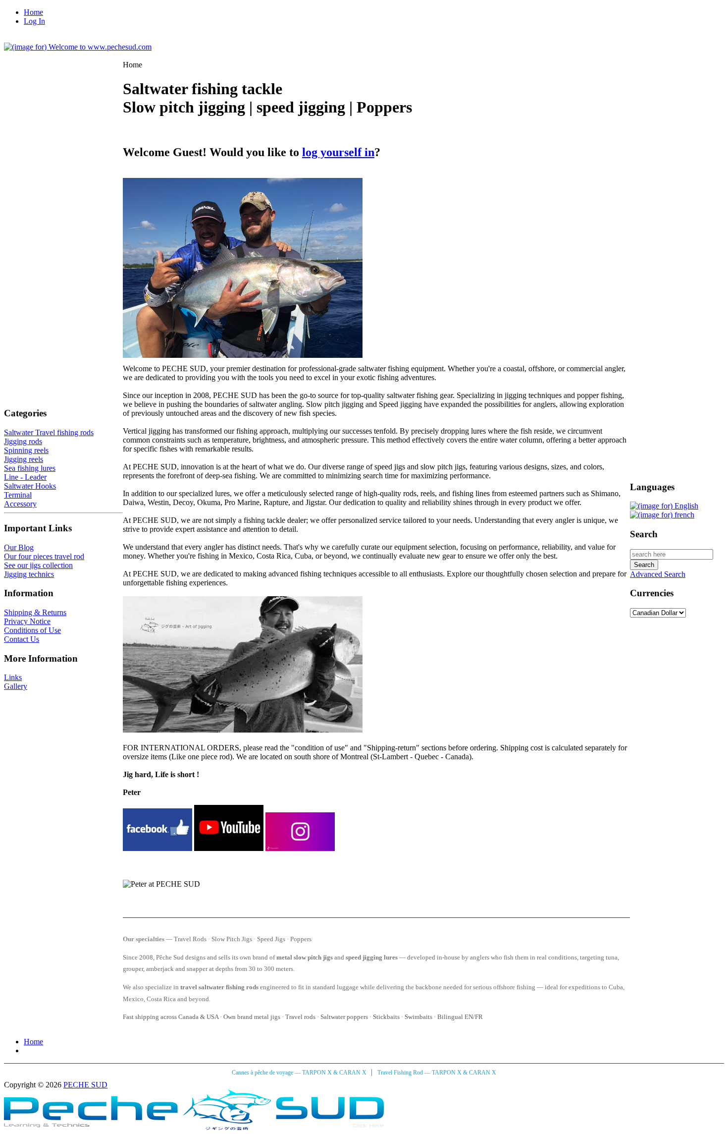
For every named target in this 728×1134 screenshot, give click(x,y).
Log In (34, 21)
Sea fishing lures (29, 468)
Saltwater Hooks (30, 486)
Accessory (20, 504)
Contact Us (21, 639)
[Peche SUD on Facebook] (157, 848)
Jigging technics (29, 574)
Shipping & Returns (35, 612)
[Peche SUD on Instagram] (300, 848)
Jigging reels (23, 459)
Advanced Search (657, 574)
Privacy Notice (27, 621)
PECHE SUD (85, 1084)
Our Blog (19, 547)
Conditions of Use (32, 630)
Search (644, 534)
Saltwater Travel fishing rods (49, 432)
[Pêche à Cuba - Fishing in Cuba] (194, 1127)
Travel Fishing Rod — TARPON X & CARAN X (436, 1072)
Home (33, 12)
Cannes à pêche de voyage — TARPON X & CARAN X (300, 1072)
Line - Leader (25, 477)
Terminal (18, 495)
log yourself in (338, 152)
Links (13, 677)
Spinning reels (26, 450)
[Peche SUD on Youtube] (228, 848)
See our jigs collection (38, 565)
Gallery (15, 686)
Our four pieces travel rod (44, 556)
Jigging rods (23, 441)
